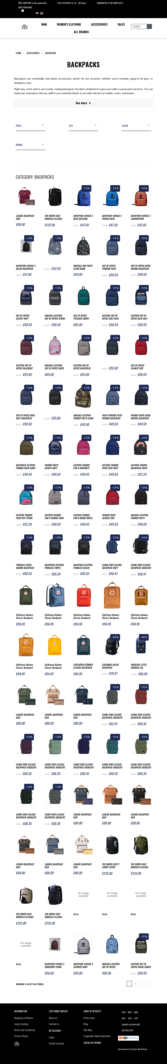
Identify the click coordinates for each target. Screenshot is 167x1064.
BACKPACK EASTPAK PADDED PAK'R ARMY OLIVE (25, 467)
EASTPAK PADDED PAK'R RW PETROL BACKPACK (24, 517)
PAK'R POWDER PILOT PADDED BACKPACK (112, 417)
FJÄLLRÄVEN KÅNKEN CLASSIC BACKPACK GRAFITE (82, 666)
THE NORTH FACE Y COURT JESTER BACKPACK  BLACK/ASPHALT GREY (110, 866)
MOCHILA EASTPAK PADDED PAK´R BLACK (139, 517)
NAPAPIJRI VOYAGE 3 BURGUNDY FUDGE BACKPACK (54, 965)
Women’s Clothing (69, 24)
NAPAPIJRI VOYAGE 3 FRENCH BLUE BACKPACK (111, 217)
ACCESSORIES (99, 24)
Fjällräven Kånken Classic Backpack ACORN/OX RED (139, 616)
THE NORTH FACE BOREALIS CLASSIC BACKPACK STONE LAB (24, 915)
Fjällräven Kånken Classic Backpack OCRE (24, 666)
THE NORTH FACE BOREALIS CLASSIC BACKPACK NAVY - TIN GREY (53, 915)
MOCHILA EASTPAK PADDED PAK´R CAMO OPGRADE (83, 417)
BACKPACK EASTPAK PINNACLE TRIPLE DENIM (54, 566)
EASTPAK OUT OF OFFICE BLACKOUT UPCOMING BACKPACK (24, 367)
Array (75, 913)
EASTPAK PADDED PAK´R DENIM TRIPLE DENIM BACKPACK (82, 517)
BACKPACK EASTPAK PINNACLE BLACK (82, 566)
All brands (81, 32)
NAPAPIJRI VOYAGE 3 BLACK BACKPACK (25, 267)
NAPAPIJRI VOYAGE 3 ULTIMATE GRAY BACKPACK (83, 965)
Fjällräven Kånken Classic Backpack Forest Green (24, 616)
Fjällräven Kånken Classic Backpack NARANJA (81, 616)
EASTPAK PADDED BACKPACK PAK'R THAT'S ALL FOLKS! (139, 467)
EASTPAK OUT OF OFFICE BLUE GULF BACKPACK (139, 317)
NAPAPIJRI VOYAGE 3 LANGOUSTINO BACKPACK (140, 217)
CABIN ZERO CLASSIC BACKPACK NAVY (111, 566)
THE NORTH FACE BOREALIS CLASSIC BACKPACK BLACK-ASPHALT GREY (53, 217)
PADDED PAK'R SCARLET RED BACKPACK (108, 517)
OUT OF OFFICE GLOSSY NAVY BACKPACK (22, 317)
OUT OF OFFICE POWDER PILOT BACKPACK (109, 267)
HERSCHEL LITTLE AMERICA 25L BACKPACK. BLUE (139, 666)
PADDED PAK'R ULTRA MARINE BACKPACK (140, 417)
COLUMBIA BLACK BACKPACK (110, 666)
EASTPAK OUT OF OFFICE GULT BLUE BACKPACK (110, 317)
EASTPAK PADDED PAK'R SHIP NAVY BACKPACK (110, 467)
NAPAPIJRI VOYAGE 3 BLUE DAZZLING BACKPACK (83, 217)
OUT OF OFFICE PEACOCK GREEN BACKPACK (81, 317)
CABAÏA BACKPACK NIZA (25, 217)
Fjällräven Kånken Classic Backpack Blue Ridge (53, 616)
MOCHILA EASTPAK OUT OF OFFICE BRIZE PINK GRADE (54, 367)
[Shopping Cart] (19, 13)
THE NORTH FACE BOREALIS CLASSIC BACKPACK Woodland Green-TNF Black (141, 866)
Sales (121, 24)
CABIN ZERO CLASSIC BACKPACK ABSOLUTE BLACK (141, 566)
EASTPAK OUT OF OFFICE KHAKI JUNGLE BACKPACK (141, 965)
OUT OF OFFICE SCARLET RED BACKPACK (137, 367)
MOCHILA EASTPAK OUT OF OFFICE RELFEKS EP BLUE (110, 965)
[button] (42, 125)
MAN (44, 24)
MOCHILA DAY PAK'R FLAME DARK (82, 267)
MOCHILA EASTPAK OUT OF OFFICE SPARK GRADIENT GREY (55, 317)
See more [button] (83, 103)
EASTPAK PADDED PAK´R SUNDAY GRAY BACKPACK (54, 517)
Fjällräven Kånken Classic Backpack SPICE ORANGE (110, 616)
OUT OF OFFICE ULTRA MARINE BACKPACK (140, 267)
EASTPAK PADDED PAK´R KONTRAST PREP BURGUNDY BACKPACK (81, 467)
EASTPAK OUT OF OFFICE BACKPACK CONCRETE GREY (81, 367)
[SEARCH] (149, 26)
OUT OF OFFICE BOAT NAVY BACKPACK (25, 417)
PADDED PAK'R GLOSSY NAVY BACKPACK (51, 467)
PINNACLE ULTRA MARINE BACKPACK (25, 566)
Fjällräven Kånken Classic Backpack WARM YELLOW (53, 666)
